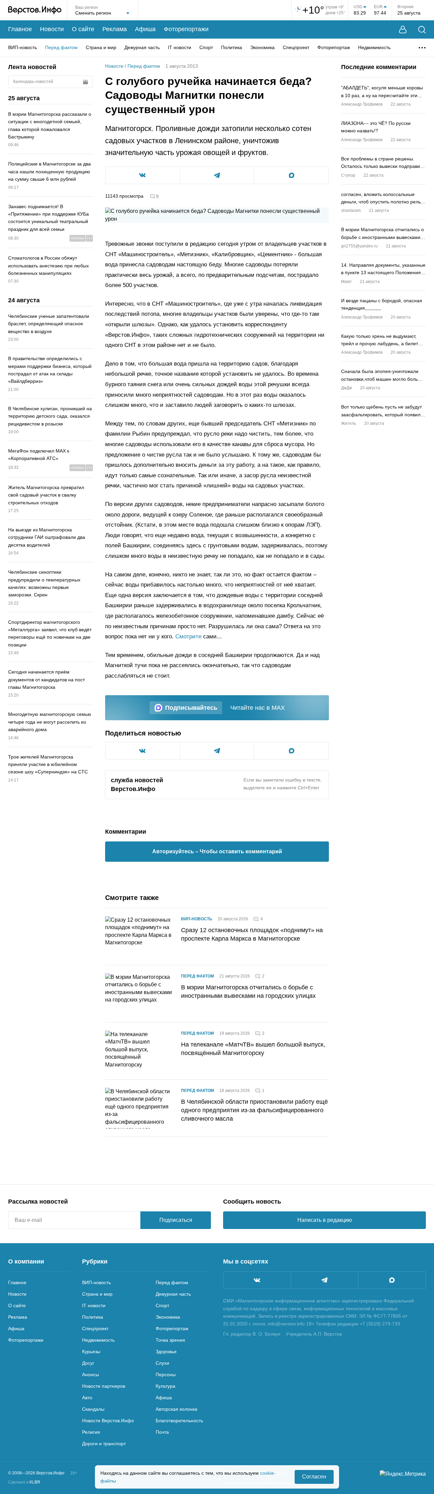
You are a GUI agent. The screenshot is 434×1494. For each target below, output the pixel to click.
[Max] (392, 1280)
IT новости (179, 47)
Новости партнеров (103, 1386)
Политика (231, 47)
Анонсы (90, 1374)
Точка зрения (170, 1340)
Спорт (206, 47)
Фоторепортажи (186, 29)
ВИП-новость (22, 47)
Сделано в (24, 1482)
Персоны (166, 1374)
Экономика (262, 47)
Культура (165, 1386)
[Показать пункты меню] (422, 47)
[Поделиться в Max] (291, 175)
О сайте (83, 29)
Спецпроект (296, 47)
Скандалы (93, 1409)
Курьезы (91, 1351)
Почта (162, 1432)
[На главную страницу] (34, 10)
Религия (91, 1432)
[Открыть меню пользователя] (403, 30)
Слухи (162, 1363)
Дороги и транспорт (104, 1443)
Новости (52, 29)
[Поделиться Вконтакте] (142, 175)
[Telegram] (324, 1280)
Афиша (145, 29)
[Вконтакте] (257, 1280)
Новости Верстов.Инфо (108, 1420)
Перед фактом (61, 47)
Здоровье (166, 1351)
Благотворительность (179, 1420)
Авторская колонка (176, 1409)
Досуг (88, 1363)
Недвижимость (374, 47)
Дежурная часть (142, 47)
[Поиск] (422, 30)
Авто (87, 1397)
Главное (20, 29)
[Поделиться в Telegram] (217, 175)
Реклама (114, 29)
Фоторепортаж (333, 47)
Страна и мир (101, 47)
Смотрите (188, 636)
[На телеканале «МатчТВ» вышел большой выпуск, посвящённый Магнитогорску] (139, 1051)
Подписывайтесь (191, 707)
